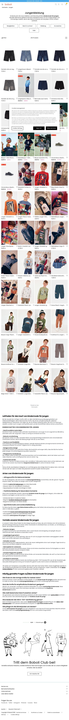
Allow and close (51, 128)
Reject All (38, 128)
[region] (34, 118)
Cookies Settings (17, 128)
